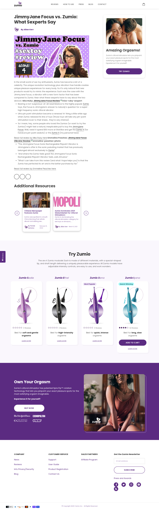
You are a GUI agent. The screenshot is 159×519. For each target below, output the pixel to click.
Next (86, 213)
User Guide (53, 464)
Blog (16, 474)
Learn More (26, 341)
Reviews (18, 464)
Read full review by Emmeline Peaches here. (35, 168)
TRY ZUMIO (124, 71)
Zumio (51, 150)
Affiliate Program (89, 459)
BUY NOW (29, 408)
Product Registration (58, 469)
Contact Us (53, 474)
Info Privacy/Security (24, 469)
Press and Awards (122, 478)
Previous (17, 213)
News (16, 459)
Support (52, 459)
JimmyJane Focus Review (47, 100)
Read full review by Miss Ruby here (30, 137)
